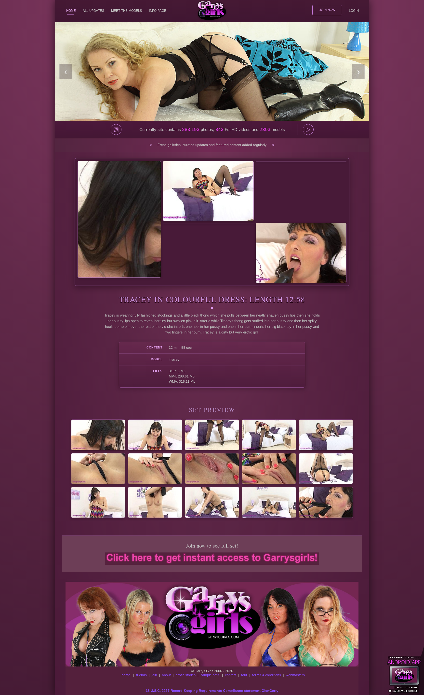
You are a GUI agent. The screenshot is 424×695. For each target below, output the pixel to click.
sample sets (209, 675)
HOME (71, 11)
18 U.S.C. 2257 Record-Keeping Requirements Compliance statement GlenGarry (212, 691)
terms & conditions (266, 675)
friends (141, 675)
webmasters (295, 675)
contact (230, 675)
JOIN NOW (327, 10)
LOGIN (354, 11)
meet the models (126, 11)
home (125, 675)
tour (244, 675)
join (154, 675)
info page (157, 11)
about (166, 675)
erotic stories (186, 675)
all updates (93, 11)
